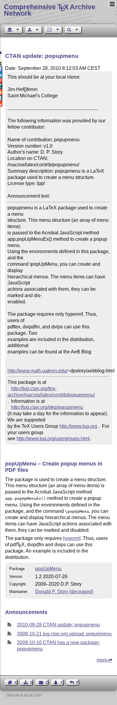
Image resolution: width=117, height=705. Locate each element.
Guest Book (16, 682)
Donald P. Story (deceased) (64, 591)
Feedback (77, 682)
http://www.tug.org (78, 426)
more (102, 660)
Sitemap (31, 682)
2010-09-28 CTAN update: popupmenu (58, 624)
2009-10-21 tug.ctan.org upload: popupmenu (64, 633)
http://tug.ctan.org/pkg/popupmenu (47, 407)
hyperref (71, 538)
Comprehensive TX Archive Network (49, 10)
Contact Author (62, 682)
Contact (47, 682)
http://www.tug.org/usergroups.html (53, 438)
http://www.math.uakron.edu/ (38, 370)
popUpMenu (48, 568)
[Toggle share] (2, 53)
